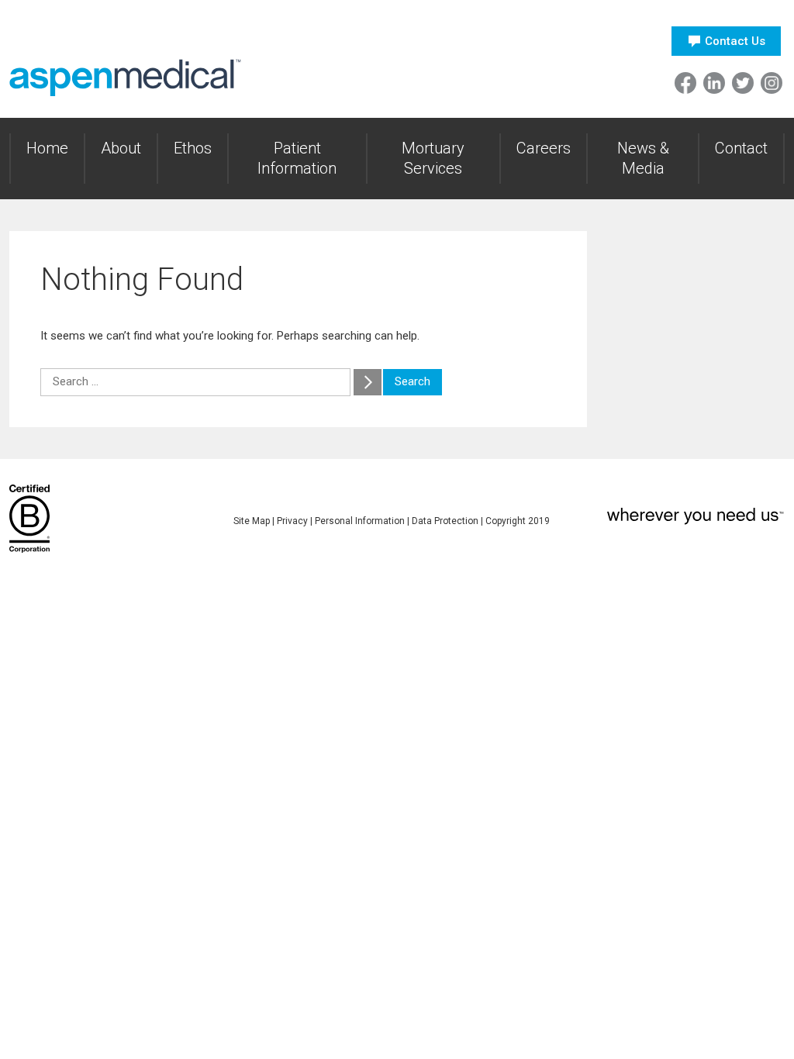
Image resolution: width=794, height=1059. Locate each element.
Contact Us (735, 41)
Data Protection (445, 521)
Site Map (251, 521)
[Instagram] (771, 83)
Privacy (292, 521)
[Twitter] (743, 83)
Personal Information (360, 521)
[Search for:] (197, 381)
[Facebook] (685, 83)
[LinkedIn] (714, 83)
